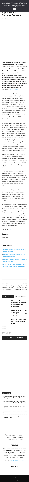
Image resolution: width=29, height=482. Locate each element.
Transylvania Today (7, 18)
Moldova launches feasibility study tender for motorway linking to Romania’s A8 (14, 397)
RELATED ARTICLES (8, 296)
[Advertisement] (14, 371)
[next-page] (5, 328)
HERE (9, 229)
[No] (27, 6)
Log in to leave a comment (14, 337)
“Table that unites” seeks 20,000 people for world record (18, 321)
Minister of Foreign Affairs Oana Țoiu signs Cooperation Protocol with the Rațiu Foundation (15, 401)
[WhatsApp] (14, 21)
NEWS (14, 477)
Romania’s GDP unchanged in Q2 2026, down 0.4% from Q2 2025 (14, 416)
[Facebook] (3, 21)
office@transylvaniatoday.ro (17, 460)
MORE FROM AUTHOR (20, 296)
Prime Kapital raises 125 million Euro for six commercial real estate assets (21, 288)
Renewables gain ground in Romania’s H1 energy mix (15, 411)
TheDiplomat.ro (13, 89)
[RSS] (14, 471)
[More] (18, 21)
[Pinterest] (10, 21)
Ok (14, 9)
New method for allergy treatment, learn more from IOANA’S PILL (8, 287)
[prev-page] (3, 328)
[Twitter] (7, 21)
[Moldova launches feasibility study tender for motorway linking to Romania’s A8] (6, 302)
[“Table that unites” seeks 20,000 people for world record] (6, 321)
